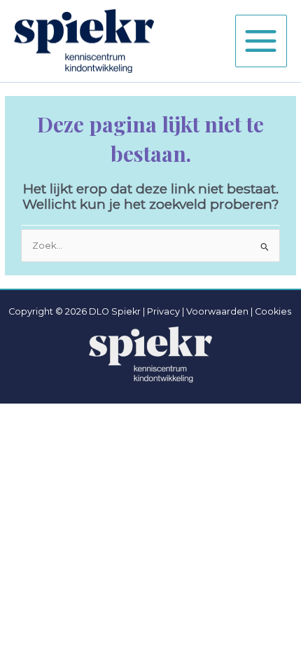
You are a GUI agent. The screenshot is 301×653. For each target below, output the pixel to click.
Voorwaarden (217, 311)
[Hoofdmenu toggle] (261, 41)
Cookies (273, 311)
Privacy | (165, 311)
